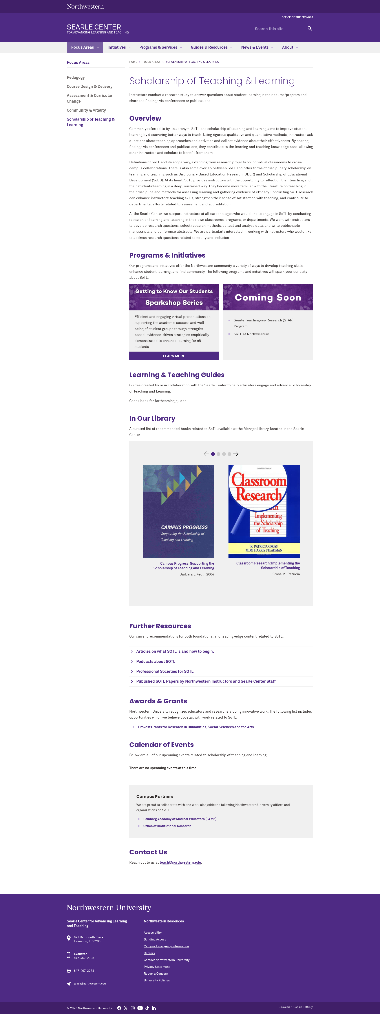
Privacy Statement (157, 966)
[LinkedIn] (154, 1007)
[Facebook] (119, 1007)
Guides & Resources (209, 48)
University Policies (157, 980)
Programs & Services (158, 48)
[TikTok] (147, 1007)
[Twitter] (126, 1007)
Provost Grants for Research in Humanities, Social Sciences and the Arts (196, 727)
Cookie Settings (303, 1007)
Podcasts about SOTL (155, 662)
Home (133, 62)
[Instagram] (133, 1007)
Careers (149, 953)
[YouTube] (140, 1007)
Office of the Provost (297, 17)
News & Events (255, 48)
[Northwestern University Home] (85, 6)
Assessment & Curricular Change (89, 98)
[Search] (309, 29)
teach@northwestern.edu (180, 862)
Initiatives (117, 48)
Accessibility (153, 932)
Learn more (174, 356)
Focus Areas (83, 48)
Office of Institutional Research (167, 826)
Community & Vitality (86, 110)
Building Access (155, 939)
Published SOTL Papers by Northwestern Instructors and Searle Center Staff (206, 682)
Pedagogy (76, 78)
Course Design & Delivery (90, 87)
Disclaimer (285, 1007)
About (288, 48)
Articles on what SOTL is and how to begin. (175, 652)
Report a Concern (156, 973)
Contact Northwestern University (167, 960)
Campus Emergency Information (166, 946)
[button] (213, 454)
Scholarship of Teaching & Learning (91, 122)
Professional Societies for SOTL (165, 672)
